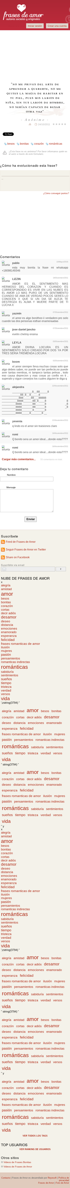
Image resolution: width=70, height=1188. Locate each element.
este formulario (36, 154)
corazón (39, 143)
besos (11, 143)
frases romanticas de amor (20, 643)
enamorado (8, 632)
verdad (6, 690)
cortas (5, 609)
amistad (6, 589)
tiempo (6, 683)
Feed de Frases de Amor (21, 541)
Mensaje (11, 487)
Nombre (11, 475)
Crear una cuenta (57, 25)
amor (7, 594)
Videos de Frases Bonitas (17, 1162)
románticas (55, 143)
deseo (5, 621)
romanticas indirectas (15, 662)
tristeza (6, 686)
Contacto (5, 1178)
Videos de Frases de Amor (18, 1166)
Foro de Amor (62, 1183)
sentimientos (9, 675)
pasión (6, 654)
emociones (9, 628)
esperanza (9, 636)
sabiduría (7, 671)
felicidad (8, 640)
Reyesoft (52, 1178)
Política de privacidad (63, 1179)
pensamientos (10, 658)
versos (5, 694)
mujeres (6, 651)
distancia (7, 625)
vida (5, 698)
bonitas (24, 143)
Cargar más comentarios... (19, 459)
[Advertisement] (35, 54)
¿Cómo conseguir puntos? (56, 193)
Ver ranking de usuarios (35, 1149)
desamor (8, 617)
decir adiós (8, 613)
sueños (6, 679)
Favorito (21, 124)
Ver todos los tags (35, 1136)
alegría (5, 585)
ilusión (5, 647)
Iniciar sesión (35, 25)
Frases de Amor (46, 1183)
